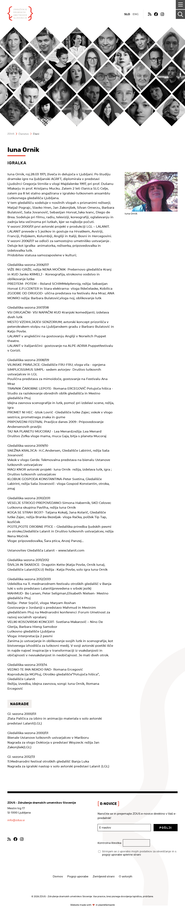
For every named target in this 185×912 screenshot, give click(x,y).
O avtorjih (125, 876)
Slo (127, 14)
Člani (36, 134)
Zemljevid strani (104, 876)
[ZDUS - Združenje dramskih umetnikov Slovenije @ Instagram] (162, 14)
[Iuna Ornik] (151, 192)
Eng (136, 14)
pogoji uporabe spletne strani (121, 855)
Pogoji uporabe (77, 876)
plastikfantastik (106, 905)
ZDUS (10, 134)
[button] (166, 827)
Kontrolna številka (109, 843)
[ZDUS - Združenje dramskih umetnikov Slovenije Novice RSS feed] (149, 14)
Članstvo (23, 134)
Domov (58, 876)
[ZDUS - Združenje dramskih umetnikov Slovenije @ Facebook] (156, 14)
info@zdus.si (16, 820)
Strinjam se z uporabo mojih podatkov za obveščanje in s (139, 853)
